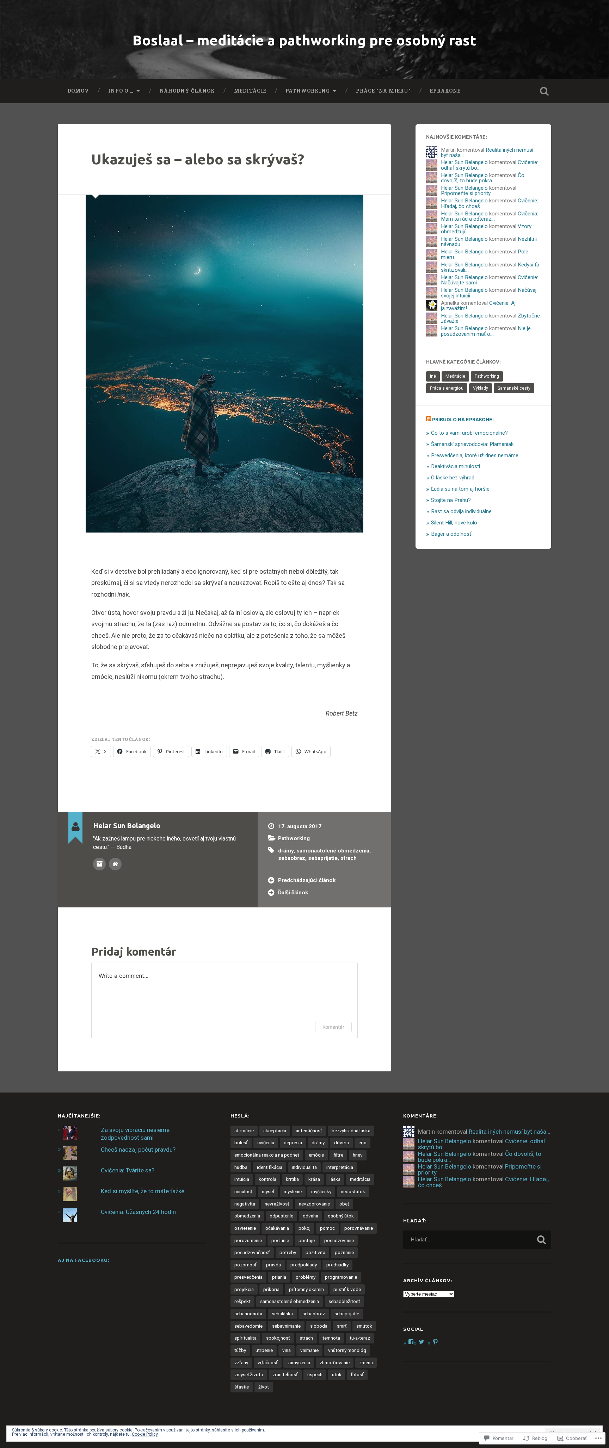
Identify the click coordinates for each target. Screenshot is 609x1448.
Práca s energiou (446, 388)
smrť (342, 1326)
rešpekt (242, 1301)
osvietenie (245, 1228)
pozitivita (315, 1252)
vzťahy (241, 1362)
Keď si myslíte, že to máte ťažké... (145, 1191)
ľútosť (357, 1374)
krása (314, 1179)
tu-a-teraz (360, 1338)
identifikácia (269, 1167)
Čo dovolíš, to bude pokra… (482, 178)
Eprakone (445, 91)
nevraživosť (277, 1204)
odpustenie (281, 1216)
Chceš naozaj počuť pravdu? (138, 1149)
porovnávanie (358, 1228)
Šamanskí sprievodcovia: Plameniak (472, 444)
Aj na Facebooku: (84, 1260)
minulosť (243, 1191)
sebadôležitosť (344, 1301)
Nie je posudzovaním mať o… (486, 331)
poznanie (344, 1252)
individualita (304, 1167)
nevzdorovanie (314, 1204)
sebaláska (282, 1313)
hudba (240, 1167)
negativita (244, 1204)
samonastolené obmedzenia (332, 851)
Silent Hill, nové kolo (454, 523)
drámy (286, 851)
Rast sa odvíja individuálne (461, 511)
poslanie (280, 1240)
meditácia (360, 1179)
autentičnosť (309, 1130)
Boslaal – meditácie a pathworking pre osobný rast (304, 40)
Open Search (544, 91)
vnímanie (309, 1350)
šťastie (241, 1387)
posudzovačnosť (252, 1252)
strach (348, 858)
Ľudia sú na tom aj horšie (460, 489)
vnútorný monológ (347, 1350)
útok (337, 1374)
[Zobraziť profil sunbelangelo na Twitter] (421, 1342)
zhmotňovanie (335, 1362)
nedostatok (353, 1191)
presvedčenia (248, 1277)
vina (286, 1350)
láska (335, 1179)
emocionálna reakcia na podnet (266, 1155)
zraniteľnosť (285, 1374)
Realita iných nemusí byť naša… (487, 152)
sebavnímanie (286, 1326)
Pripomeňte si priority (466, 193)
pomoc (327, 1228)
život (263, 1387)
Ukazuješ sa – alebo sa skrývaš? (197, 159)
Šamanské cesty (514, 388)
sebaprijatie (323, 858)
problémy (305, 1277)
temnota (331, 1338)
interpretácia (339, 1167)
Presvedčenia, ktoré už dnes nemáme (474, 455)
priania (279, 1277)
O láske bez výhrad (452, 477)
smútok (364, 1326)
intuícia (241, 1179)
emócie (316, 1155)
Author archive (99, 864)
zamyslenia (298, 1362)
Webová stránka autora (115, 864)
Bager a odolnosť (451, 534)
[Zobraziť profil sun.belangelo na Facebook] (411, 1342)
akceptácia (274, 1130)
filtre (338, 1155)
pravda (273, 1264)
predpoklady (303, 1264)
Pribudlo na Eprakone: (463, 419)
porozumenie (248, 1240)
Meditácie (250, 91)
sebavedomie (248, 1326)
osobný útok (341, 1216)
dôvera (341, 1142)
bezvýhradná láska (351, 1130)
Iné (433, 376)
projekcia (244, 1289)
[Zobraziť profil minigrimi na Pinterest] (435, 1342)
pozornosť (245, 1264)
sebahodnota (248, 1313)
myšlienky (321, 1191)
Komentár (333, 1027)
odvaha (310, 1216)
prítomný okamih (306, 1289)
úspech (314, 1374)
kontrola (267, 1179)
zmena (366, 1362)
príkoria (271, 1289)
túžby (240, 1350)
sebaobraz (291, 858)
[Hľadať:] (477, 1239)
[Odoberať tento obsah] (428, 419)
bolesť (241, 1142)
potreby (287, 1252)
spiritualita (245, 1338)
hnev (358, 1155)
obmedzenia (247, 1216)
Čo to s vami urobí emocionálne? (469, 433)
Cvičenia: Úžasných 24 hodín (138, 1211)
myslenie (293, 1191)
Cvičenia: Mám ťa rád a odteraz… (489, 216)
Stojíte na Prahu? (451, 500)
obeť (344, 1204)
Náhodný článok (187, 91)
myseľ (268, 1191)
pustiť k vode (347, 1289)
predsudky (337, 1264)
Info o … (121, 91)
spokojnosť (278, 1338)
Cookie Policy (145, 1434)
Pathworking (307, 91)
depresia (293, 1142)
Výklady (480, 388)
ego (362, 1142)
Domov (78, 91)
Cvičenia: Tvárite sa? (127, 1170)
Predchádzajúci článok (307, 880)
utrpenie (264, 1350)
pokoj (304, 1228)
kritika (292, 1179)
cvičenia (265, 1142)
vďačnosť (268, 1362)
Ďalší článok (293, 892)
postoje (307, 1240)
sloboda (318, 1326)
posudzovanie (339, 1240)
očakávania (277, 1228)
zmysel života (248, 1374)
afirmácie (244, 1130)
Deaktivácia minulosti (455, 466)
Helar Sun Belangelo (464, 162)
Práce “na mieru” (383, 91)
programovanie (341, 1277)
